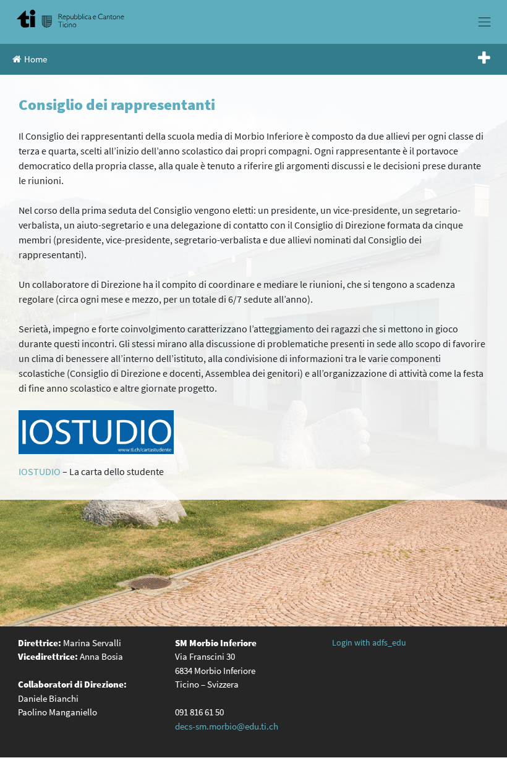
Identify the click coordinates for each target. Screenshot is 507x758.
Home (35, 59)
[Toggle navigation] (485, 22)
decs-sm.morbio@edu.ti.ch (226, 726)
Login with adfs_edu (369, 642)
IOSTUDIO (40, 471)
